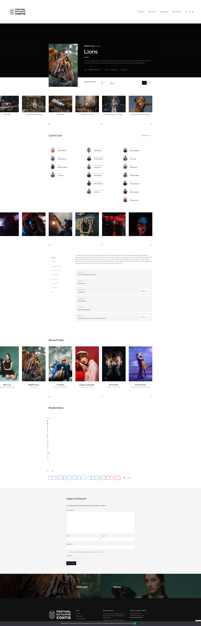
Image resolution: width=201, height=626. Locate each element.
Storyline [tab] (53, 257)
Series (94, 274)
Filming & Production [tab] (56, 266)
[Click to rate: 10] (88, 558)
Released (112, 83)
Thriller (119, 387)
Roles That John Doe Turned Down (114, 114)
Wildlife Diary (89, 46)
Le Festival (141, 12)
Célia (48, 453)
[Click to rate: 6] (79, 558)
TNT (102, 83)
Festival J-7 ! (47, 435)
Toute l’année (152, 12)
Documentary (114, 69)
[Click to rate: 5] (76, 558)
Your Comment (70, 510)
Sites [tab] (52, 292)
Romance (147, 387)
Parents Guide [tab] (54, 279)
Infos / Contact (176, 12)
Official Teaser (60, 114)
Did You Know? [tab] (55, 283)
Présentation (79, 616)
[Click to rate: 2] (69, 558)
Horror (114, 387)
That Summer (140, 385)
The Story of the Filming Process (33, 114)
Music (87, 387)
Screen (90, 274)
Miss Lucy (7, 385)
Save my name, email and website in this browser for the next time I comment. (86, 552)
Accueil (78, 613)
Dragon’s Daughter (87, 385)
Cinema (80, 274)
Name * (68, 536)
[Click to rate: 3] (72, 558)
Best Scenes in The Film (87, 114)
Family (12, 387)
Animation (56, 387)
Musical (91, 387)
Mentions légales (80, 619)
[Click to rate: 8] (83, 558)
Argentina (80, 309)
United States (86, 309)
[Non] (137, 624)
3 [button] (102, 396)
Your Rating (69, 555)
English (79, 301)
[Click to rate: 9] (86, 558)
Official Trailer (7, 114)
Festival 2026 (164, 12)
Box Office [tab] (54, 262)
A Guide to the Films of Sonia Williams (140, 114)
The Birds (60, 385)
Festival (49, 418)
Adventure (109, 387)
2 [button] (101, 244)
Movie (86, 274)
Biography (2, 387)
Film (83, 274)
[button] (50, 124)
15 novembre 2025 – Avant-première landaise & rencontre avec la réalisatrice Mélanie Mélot (114, 615)
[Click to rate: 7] (81, 558)
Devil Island (113, 385)
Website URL (69, 544)
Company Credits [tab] (55, 270)
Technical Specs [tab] (55, 274)
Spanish (84, 301)
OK (135, 623)
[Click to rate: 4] (74, 558)
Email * (104, 536)
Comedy (8, 387)
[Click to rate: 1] (67, 558)
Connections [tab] (54, 287)
